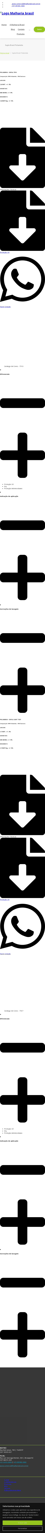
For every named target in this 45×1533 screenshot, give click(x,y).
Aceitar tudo (22, 1523)
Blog (13, 29)
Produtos (21, 34)
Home (4, 24)
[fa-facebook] (4, 3)
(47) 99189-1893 (20, 1462)
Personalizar (22, 1528)
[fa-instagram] (4, 7)
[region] (22, 1518)
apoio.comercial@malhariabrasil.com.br (14, 1466)
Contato (21, 29)
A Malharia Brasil (17, 24)
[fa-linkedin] (4, 5)
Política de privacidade (12, 1490)
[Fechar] (43, 1504)
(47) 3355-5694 (6, 1462)
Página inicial (4, 53)
